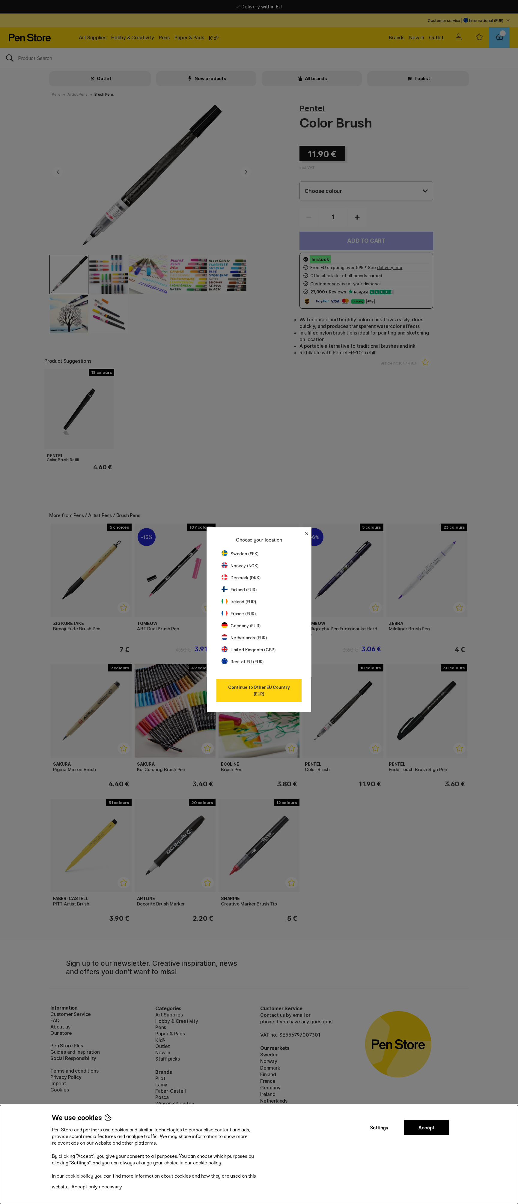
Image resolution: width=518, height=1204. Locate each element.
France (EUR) (243, 613)
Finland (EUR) (244, 589)
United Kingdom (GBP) (253, 649)
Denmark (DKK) (246, 577)
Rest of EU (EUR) (247, 661)
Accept (426, 1127)
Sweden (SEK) (245, 553)
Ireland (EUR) (243, 601)
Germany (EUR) (246, 625)
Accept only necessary (96, 1187)
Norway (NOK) (245, 565)
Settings (379, 1127)
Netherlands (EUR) (249, 637)
